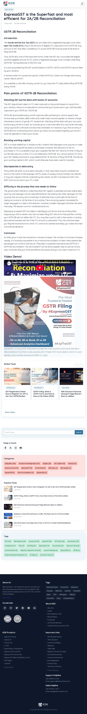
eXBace (72, 594)
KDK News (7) (53, 468)
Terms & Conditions (54, 666)
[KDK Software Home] (9, 3)
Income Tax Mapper (54, 643)
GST (55, 594)
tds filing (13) (31, 546)
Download (51, 620)
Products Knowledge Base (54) (29, 463)
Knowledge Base (53, 660)
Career (49, 611)
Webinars (50, 646)
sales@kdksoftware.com (59, 691)
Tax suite (49, 591)
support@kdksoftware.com (60, 681)
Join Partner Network (54, 623)
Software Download (54, 654)
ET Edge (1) (33, 555)
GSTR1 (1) (77, 550)
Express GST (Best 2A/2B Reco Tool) (17, 657)
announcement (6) (11, 550)
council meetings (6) (51, 550)
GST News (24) (60, 541)
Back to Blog (10, 412)
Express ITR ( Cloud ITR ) (12, 651)
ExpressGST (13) (27, 468)
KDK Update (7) (66, 468)
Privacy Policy (52, 663)
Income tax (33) (34, 541)
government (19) (73, 541)
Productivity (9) (40, 468)
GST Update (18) (59, 463)
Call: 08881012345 (52, 679)
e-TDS (6, 646)
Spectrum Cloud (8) (73, 546)
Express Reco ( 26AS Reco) (13, 648)
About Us (50, 608)
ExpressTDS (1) (65, 550)
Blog (58, 598)
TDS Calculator (52, 640)
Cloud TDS (50, 598)
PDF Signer (63, 594)
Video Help (51, 648)
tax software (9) (58, 546)
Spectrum (74, 587)
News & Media (52, 617)
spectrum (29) (47, 541)
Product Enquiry (53, 670)
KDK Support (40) (20, 541)
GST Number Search (54, 637)
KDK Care (59, 591)
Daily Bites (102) (10, 463)
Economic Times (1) (47, 555)
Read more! (7, 597)
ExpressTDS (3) (42, 472)
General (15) (72, 463)
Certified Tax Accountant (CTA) (58, 626)
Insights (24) (47, 463)
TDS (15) (21, 546)
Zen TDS (67, 591)
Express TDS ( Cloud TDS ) (13, 654)
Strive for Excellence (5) (26, 472)
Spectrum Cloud (52, 587)
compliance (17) (10, 546)
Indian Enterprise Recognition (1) (16, 555)
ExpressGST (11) (44, 546)
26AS (48, 594)
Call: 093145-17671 (52, 689)
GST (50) (8, 541)
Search (78, 432)
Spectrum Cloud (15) (11, 468)
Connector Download (55, 657)
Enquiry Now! (8, 667)
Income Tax (64, 587)
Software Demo (69, 598)
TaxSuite (7, 663)
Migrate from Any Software (56, 651)
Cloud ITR (77, 591)
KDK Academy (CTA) (54, 614)
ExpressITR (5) (10, 472)
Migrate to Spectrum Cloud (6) (31, 550)
